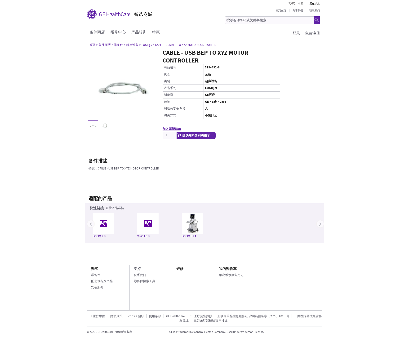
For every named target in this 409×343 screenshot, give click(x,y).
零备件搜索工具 (144, 281)
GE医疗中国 (97, 316)
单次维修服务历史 (231, 275)
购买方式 (170, 115)
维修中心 (118, 32)
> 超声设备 (131, 45)
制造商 (168, 95)
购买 (94, 268)
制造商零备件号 (174, 108)
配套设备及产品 (102, 281)
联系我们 (314, 10)
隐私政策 (116, 316)
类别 (167, 81)
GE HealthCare (175, 316)
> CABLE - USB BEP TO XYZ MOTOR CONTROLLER (184, 45)
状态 (167, 74)
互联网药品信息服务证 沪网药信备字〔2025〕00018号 (253, 316)
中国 (300, 3)
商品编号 (170, 67)
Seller (167, 102)
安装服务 (97, 287)
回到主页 (281, 10)
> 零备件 (117, 45)
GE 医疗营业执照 (201, 316)
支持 (137, 268)
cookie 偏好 (136, 316)
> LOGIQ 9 (145, 45)
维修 (179, 268)
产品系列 (170, 88)
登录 (296, 33)
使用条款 (155, 316)
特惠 (156, 32)
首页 (92, 45)
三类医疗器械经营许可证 (210, 320)
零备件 (95, 275)
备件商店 (97, 32)
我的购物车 (228, 268)
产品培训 (139, 32)
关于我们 (298, 10)
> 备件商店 (103, 45)
